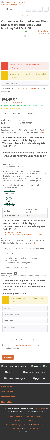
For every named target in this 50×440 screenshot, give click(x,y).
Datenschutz (16, 429)
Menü (9, 9)
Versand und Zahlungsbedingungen (17, 424)
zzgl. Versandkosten (15, 102)
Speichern (8, 357)
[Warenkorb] (46, 9)
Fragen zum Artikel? (12, 232)
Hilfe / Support (20, 420)
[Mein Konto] (40, 9)
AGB (25, 429)
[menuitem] (6, 9)
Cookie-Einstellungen (14, 416)
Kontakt (31, 420)
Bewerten (16, 113)
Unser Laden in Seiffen (33, 416)
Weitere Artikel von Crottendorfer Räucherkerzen (24, 235)
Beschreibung (6, 128)
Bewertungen (6, 273)
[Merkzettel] (34, 9)
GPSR (3, 238)
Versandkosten (40, 409)
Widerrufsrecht (38, 424)
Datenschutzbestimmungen (25, 88)
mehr (42, 132)
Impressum (34, 429)
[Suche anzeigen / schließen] (28, 9)
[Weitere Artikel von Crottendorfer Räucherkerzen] (37, 32)
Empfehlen (31, 113)
